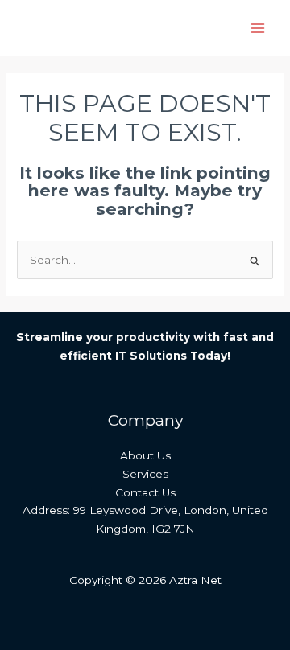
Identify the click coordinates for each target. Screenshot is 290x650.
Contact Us (145, 492)
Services (145, 473)
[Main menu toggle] (258, 28)
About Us (145, 455)
